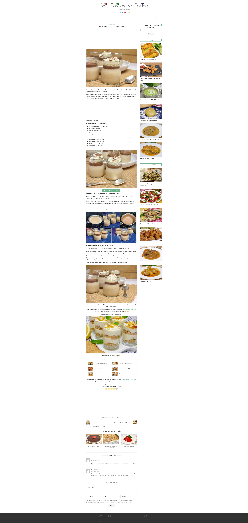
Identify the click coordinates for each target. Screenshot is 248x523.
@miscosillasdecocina (114, 381)
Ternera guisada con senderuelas (149, 262)
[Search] (156, 18)
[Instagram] (122, 12)
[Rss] (129, 12)
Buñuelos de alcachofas (147, 243)
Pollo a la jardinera (145, 281)
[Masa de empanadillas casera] (151, 111)
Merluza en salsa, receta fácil (148, 158)
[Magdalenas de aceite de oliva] (90, 363)
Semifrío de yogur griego (128, 446)
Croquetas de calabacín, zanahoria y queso (150, 79)
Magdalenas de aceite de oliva (101, 363)
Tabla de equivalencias (126, 17)
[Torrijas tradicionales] (90, 369)
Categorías (115, 17)
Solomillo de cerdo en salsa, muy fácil (151, 139)
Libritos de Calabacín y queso (148, 59)
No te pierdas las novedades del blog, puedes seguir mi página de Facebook (104, 379)
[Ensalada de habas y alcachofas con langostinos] (151, 175)
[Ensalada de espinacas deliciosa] (151, 196)
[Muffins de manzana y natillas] (111, 439)
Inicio (92, 17)
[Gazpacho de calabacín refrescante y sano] (151, 90)
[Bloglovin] (127, 12)
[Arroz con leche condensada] (115, 363)
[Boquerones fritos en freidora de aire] (151, 215)
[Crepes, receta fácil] (90, 374)
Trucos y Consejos (144, 17)
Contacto (136, 17)
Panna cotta (103, 89)
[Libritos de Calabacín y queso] (151, 50)
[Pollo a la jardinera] (151, 272)
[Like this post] (113, 417)
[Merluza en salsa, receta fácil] (151, 149)
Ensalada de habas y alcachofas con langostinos (150, 184)
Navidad (153, 17)
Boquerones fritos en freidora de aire (150, 224)
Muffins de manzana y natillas (111, 446)
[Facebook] (118, 12)
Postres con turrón (123, 373)
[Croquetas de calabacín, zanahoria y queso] (151, 69)
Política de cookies (149, 519)
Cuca (92, 457)
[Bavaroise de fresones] (94, 439)
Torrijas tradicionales (99, 368)
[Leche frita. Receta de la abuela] (115, 369)
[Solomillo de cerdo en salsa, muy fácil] (151, 130)
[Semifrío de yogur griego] (129, 439)
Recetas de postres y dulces (112, 190)
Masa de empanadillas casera (148, 120)
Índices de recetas (106, 17)
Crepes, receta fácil (99, 373)
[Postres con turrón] (115, 374)
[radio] (106, 389)
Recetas (97, 17)
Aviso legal (143, 519)
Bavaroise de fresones (94, 446)
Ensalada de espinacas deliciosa (149, 204)
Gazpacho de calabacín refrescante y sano (150, 100)
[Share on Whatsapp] (118, 417)
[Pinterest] (125, 12)
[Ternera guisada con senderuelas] (151, 253)
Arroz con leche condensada (125, 363)
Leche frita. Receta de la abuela (126, 368)
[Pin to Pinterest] (117, 417)
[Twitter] (120, 12)
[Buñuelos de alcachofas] (151, 234)
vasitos (128, 96)
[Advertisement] (111, 38)
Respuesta (134, 457)
